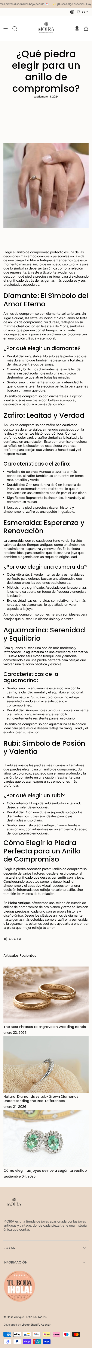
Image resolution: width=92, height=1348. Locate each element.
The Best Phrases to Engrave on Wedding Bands (44, 1026)
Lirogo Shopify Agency (36, 1324)
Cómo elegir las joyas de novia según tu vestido (45, 1170)
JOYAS (9, 1247)
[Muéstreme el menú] (5, 28)
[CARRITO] (86, 28)
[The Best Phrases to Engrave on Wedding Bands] (46, 995)
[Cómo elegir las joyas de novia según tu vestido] (46, 1138)
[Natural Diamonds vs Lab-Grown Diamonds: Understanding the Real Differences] (46, 1064)
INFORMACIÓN (15, 1262)
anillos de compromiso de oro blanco (31, 907)
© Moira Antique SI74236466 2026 (24, 1317)
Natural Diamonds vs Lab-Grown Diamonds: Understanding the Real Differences (41, 1098)
